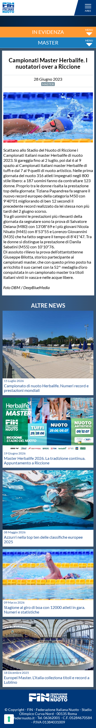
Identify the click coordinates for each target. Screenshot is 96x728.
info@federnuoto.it (19, 718)
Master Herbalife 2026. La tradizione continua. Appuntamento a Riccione (44, 460)
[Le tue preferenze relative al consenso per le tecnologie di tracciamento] (9, 719)
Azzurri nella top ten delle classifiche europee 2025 (43, 539)
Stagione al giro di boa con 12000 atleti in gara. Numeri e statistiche (44, 609)
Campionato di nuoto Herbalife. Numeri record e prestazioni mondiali (46, 388)
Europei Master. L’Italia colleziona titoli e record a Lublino (46, 679)
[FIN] (41, 8)
